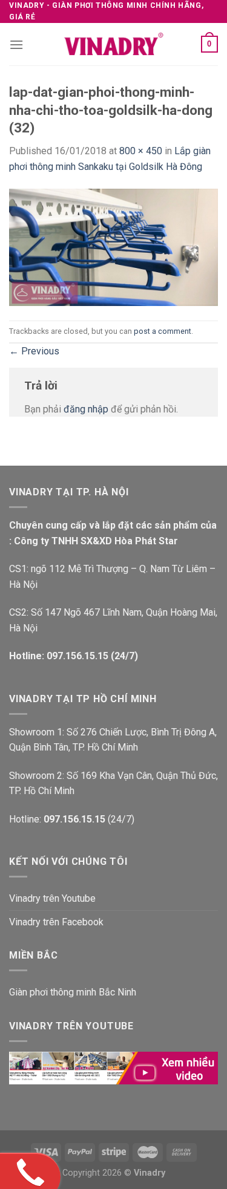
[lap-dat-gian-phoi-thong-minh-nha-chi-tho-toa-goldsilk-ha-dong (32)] (113, 246)
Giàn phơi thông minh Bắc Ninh (72, 992)
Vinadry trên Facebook (56, 922)
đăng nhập (86, 409)
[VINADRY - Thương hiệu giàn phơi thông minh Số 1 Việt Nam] (114, 44)
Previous (34, 351)
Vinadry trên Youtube (52, 898)
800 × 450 (140, 151)
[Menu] (16, 44)
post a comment (162, 331)
